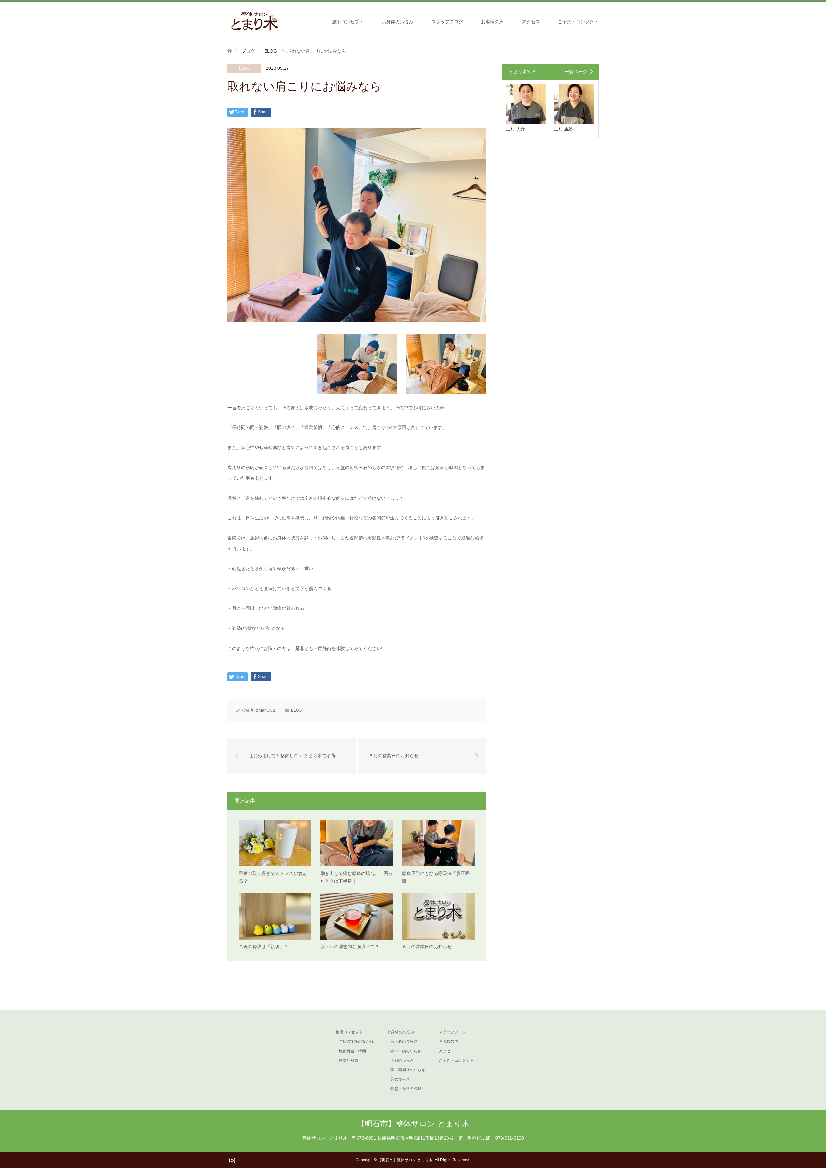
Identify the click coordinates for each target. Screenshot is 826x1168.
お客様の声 (492, 21)
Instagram (232, 1159)
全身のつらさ (402, 1060)
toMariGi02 (265, 710)
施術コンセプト (348, 21)
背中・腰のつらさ (405, 1051)
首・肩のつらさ (404, 1041)
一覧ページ (576, 71)
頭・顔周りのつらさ (407, 1070)
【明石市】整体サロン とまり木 (413, 1123)
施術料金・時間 (352, 1051)
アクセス (531, 21)
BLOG (244, 68)
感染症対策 (348, 1060)
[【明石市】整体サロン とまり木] (254, 21)
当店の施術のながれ (356, 1041)
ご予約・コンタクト (578, 21)
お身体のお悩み (397, 21)
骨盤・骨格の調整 (405, 1088)
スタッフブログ (447, 21)
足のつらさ (400, 1079)
